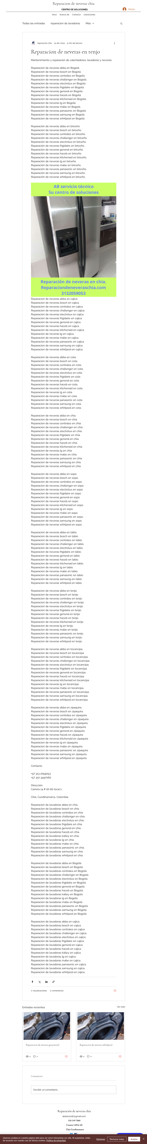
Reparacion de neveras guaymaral (42, 1044)
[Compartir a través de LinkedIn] (46, 981)
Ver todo (121, 1007)
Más (88, 23)
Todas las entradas (33, 23)
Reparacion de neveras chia (73, 3)
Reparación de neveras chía (74, 1111)
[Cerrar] (143, 1139)
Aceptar (134, 1139)
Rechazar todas (117, 1139)
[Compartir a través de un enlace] (53, 981)
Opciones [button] (100, 1139)
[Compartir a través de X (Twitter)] (39, 981)
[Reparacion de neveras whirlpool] (100, 1026)
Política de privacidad (56, 1140)
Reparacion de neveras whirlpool (96, 1044)
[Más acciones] (114, 43)
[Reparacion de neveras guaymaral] (46, 1026)
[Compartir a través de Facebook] (32, 981)
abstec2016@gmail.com (74, 1116)
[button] (121, 23)
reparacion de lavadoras (65, 23)
